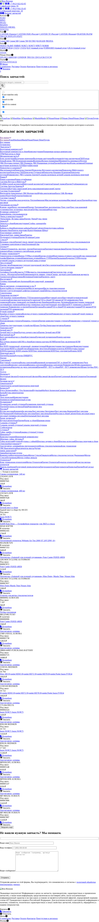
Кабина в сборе (7, 228)
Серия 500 (14, 41)
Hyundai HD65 (15, 674)
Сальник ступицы (8, 423)
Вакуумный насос (54, 298)
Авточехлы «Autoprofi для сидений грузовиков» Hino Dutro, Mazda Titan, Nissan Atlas (37, 576)
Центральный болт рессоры (36, 416)
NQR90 (45, 46)
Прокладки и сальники (10, 168)
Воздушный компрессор (10, 149)
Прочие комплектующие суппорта (54, 321)
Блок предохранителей (30, 446)
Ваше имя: (4, 843)
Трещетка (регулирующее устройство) (17, 325)
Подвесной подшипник (45, 337)
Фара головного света (17, 251)
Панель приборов (7, 467)
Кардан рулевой (46, 256)
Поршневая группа (45, 163)
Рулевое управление (9, 253)
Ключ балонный (22, 281)
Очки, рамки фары (16, 235)
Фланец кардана (63, 337)
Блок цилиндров (7, 158)
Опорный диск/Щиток (58, 304)
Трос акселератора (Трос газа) (57, 207)
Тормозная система (8, 295)
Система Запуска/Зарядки (11, 186)
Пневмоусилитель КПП (58, 349)
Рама (25, 406)
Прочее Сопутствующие (10, 291)
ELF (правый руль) (35, 48)
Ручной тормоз (6, 311)
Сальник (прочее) (31, 175)
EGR (2, 184)
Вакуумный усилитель (10, 362)
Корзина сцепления (36, 365)
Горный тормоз (59, 184)
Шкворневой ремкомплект (26, 437)
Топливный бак (32, 244)
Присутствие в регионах (47, 66)
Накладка (4, 235)
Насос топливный (20, 207)
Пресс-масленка (42, 413)
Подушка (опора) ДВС (14, 163)
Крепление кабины (22, 228)
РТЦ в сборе (56, 307)
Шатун (26, 165)
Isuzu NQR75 (5, 517)
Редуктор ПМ (21, 355)
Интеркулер (32, 193)
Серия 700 (23, 41)
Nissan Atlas (26, 586)
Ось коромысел (73, 161)
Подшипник (5, 402)
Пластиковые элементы (10, 233)
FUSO (2, 18)
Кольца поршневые (50, 161)
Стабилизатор (6, 427)
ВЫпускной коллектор (33, 184)
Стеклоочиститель (41, 242)
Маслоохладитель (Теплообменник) (29, 200)
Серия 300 (4, 41)
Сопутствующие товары (10, 267)
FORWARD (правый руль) (55, 48)
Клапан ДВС (10, 161)
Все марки (4, 138)
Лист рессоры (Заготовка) (43, 411)
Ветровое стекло (7, 242)
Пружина (39, 307)
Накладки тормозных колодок (35, 304)
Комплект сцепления (18, 365)
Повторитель (38, 249)
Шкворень (4, 434)
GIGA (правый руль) (76, 48)
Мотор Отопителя (34, 462)
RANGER (40, 41)
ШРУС (30, 355)
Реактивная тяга (35, 406)
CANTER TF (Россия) (49, 34)
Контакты (31, 66)
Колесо (3, 395)
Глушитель (47, 184)
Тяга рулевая (5, 263)
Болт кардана (6, 337)
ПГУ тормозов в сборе (78, 304)
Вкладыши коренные (24, 158)
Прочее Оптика (72, 249)
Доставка (15, 66)
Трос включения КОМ (70, 342)
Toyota (47, 140)
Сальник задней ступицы (11, 425)
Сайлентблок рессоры (79, 413)
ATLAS (3, 57)
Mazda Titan (15, 586)
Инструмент (5, 279)
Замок (2, 453)
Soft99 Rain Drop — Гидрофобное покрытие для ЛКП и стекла (27, 524)
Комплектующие (35, 151)
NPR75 (38, 46)
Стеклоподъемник (57, 242)
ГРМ (2, 154)
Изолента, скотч (48, 277)
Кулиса (25, 349)
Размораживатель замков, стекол (37, 274)
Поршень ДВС (30, 163)
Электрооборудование (10, 444)
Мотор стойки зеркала (27, 457)
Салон (37, 237)
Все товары (5, 142)
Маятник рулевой (14, 258)
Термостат (27, 195)
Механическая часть (9, 156)
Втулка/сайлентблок (9, 420)
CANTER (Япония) (67, 34)
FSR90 (3, 48)
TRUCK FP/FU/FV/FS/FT (11, 36)
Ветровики (28, 277)
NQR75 (31, 46)
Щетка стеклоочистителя (56, 291)
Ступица (4, 430)
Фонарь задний (34, 251)
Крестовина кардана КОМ (42, 342)
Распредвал (65, 163)
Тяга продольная (67, 265)
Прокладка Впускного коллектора (47, 170)
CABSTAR (12, 57)
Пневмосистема (7, 400)
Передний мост (7, 353)
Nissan (30, 140)
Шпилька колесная (66, 441)
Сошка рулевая (39, 260)
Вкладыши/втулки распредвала (66, 158)
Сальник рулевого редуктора (19, 260)
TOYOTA (4, 29)
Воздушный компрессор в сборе (14, 151)
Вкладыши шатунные (42, 158)
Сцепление (5, 360)
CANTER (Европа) (8, 34)
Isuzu (19, 140)
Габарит (3, 249)
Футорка (17, 441)
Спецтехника (6, 293)
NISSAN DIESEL (7, 27)
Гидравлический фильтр (28, 376)
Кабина (3, 226)
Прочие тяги (5, 265)
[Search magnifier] (2, 86)
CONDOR (21, 57)
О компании (5, 66)
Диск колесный (7, 397)
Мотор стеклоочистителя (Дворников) (68, 455)
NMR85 (17, 46)
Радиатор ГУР (72, 258)
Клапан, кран (6, 207)
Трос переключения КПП (44, 351)
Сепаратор (81, 376)
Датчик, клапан (7, 200)
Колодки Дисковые (61, 302)
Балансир (4, 388)
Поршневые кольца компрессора (57, 151)
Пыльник (10, 355)
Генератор (4, 189)
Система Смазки (7, 198)
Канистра (4, 288)
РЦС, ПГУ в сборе (51, 367)
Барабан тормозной (12, 298)
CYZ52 (23, 48)
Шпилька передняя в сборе (86, 441)
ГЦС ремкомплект (75, 362)
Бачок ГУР (23, 256)
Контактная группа (13, 453)
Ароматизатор (6, 277)
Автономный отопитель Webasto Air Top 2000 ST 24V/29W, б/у (27, 540)
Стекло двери (27, 242)
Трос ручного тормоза (14, 316)
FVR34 (9, 48)
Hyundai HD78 (41, 674)
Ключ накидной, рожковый (42, 281)
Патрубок (10, 195)
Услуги (3, 372)
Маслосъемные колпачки (56, 200)
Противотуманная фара (54, 249)
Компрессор (5, 455)
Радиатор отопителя (67, 462)
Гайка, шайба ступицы (10, 432)
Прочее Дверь (30, 219)
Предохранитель (47, 467)
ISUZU (3, 22)
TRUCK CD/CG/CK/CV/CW (39, 57)
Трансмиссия (5, 328)
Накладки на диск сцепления (24, 367)
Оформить (6, 911)
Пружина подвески (14, 406)
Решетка (28, 235)
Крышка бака (6, 230)
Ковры (3, 284)
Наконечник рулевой (31, 258)
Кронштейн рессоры (23, 411)
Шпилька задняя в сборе (47, 441)
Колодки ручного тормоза (33, 314)
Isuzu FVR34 (66, 674)
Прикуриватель (61, 467)
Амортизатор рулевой (9, 256)
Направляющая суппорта (11, 321)
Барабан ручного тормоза (11, 314)
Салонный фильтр (69, 376)
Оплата (23, 66)
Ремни (3, 177)
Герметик (37, 277)
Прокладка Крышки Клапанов (56, 172)
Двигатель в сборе (12, 154)
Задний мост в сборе (9, 332)
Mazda (24, 140)
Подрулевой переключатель (27, 467)
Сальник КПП (26, 351)
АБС (2, 298)
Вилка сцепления (27, 362)
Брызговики (18, 277)
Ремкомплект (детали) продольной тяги (28, 265)
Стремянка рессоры (15, 416)
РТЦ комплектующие (71, 307)
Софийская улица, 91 (9, 6)
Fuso (11, 140)
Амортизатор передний (28, 386)
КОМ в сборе (25, 342)
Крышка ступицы (28, 432)
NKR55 (3, 46)
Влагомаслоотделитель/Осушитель (24, 300)
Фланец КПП (76, 351)
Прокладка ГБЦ (17, 172)
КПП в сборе (16, 349)
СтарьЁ (41, 291)
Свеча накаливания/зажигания (39, 189)
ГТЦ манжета (57, 300)
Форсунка (52, 209)
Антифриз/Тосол (7, 272)
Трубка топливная (40, 209)
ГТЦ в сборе (45, 300)
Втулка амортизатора (14, 393)
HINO (2, 20)
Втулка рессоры (7, 411)
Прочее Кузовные (26, 237)
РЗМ (58, 332)
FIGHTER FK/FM (84, 34)
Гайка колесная (6, 441)
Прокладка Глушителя (33, 172)
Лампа (25, 455)
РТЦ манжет (86, 307)
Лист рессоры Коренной (65, 411)
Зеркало (3, 221)
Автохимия (5, 270)
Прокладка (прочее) (23, 170)
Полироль (12, 274)
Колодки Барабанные (43, 302)
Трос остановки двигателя (20, 209)
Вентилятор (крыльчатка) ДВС (13, 193)
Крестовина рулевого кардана (66, 256)
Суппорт (4, 318)
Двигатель (4, 147)
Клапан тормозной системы (21, 302)
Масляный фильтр (47, 376)
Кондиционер (17, 455)
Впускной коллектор (13, 184)
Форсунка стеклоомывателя (77, 242)
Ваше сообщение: (7, 871)
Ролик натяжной (77, 163)
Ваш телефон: (6, 848)
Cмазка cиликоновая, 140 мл (12, 474)
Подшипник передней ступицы (39, 404)
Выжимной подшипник (45, 362)
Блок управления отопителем (13, 462)
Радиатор (19, 195)
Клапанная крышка (24, 161)
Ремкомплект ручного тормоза (65, 314)
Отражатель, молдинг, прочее (20, 249)
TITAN (3, 53)
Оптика (3, 247)
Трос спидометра (62, 351)
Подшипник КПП (12, 351)
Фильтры (4, 374)
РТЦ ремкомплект (16, 309)
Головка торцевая (7, 281)
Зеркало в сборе (7, 223)
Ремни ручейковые (23, 179)
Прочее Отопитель (50, 462)
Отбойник (17, 413)
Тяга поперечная (53, 265)
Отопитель (5, 460)
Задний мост (5, 330)
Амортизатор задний (9, 386)
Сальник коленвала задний (51, 175)
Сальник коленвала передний (76, 175)
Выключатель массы (25, 448)
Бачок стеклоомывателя (16, 214)
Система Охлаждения (9, 191)
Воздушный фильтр (8, 376)
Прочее (57, 163)
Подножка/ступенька (9, 237)
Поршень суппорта (30, 321)
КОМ (2, 339)
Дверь (2, 219)
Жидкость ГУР (21, 272)
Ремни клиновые (7, 179)
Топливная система (8, 205)
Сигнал (90, 467)
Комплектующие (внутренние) (60, 346)
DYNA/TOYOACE (8, 62)
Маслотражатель (7, 170)
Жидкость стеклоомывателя (39, 272)
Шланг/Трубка (40, 325)
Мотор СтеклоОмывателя (39, 455)
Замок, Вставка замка (14, 219)
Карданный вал (7, 335)
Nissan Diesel (38, 140)
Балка (2, 393)
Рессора (3, 409)
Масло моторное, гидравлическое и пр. (17, 286)
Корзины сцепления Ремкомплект (60, 365)
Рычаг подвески (7, 418)
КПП (2, 344)
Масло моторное (35, 288)
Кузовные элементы (9, 212)
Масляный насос (74, 200)
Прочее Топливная (36, 207)
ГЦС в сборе (61, 362)
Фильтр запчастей (10, 469)
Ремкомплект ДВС (15, 175)
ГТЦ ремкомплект (71, 300)
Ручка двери (41, 219)
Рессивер (47, 307)
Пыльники (61, 258)
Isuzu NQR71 (6, 712)
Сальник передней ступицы (34, 425)
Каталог (12, 13)
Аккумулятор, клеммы (10, 446)
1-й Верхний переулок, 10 (11, 11)
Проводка (72, 467)
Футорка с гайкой (29, 441)
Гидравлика (5, 144)
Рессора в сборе (62, 413)
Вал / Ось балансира (23, 390)
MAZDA (4, 25)
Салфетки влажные (29, 291)
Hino (15, 140)
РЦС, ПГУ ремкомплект (70, 367)
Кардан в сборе (18, 337)
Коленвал (37, 161)
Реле (85, 467)
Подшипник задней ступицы (13, 404)
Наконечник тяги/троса (38, 349)
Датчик (37, 448)
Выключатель (10, 448)
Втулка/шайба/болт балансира (45, 390)
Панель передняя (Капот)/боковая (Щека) (30, 230)
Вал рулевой (33, 256)
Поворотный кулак (22, 400)
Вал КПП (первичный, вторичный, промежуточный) (23, 346)
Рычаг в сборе (30, 420)
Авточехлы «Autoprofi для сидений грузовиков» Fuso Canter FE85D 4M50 (32, 557)
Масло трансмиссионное (54, 288)
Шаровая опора (43, 420)
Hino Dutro (5, 586)
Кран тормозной (14, 304)
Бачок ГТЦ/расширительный (33, 298)
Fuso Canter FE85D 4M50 (11, 566)
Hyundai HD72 (28, 674)
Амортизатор (6, 383)
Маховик (63, 161)
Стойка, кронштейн (37, 223)
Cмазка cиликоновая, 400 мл (12, 491)
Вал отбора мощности (9, 342)
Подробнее (7, 486)
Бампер (3, 214)
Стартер (56, 189)
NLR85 (10, 46)
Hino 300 (4, 674)
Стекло (3, 240)
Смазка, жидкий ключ (61, 274)
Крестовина (30, 337)
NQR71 (24, 46)
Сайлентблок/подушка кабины (50, 228)
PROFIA (49, 41)
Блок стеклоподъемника (50, 446)
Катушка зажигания (17, 189)
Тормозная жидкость (80, 274)
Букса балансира (7, 390)
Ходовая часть (6, 381)
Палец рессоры (28, 413)
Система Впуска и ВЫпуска (12, 182)
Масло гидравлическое (18, 288)
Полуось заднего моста (28, 332)
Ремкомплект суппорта (79, 321)
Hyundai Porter (54, 674)
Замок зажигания (7, 451)
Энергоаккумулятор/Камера (58, 325)
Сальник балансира (67, 390)
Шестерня (33, 165)
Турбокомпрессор (80, 184)
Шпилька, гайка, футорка (11, 439)
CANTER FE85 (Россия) (28, 34)
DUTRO (32, 41)
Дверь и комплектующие (11, 216)
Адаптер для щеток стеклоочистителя (16, 595)
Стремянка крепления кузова (13, 244)
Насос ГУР (45, 258)
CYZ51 (16, 48)
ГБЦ (82, 158)
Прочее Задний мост (47, 332)
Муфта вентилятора (46, 193)
